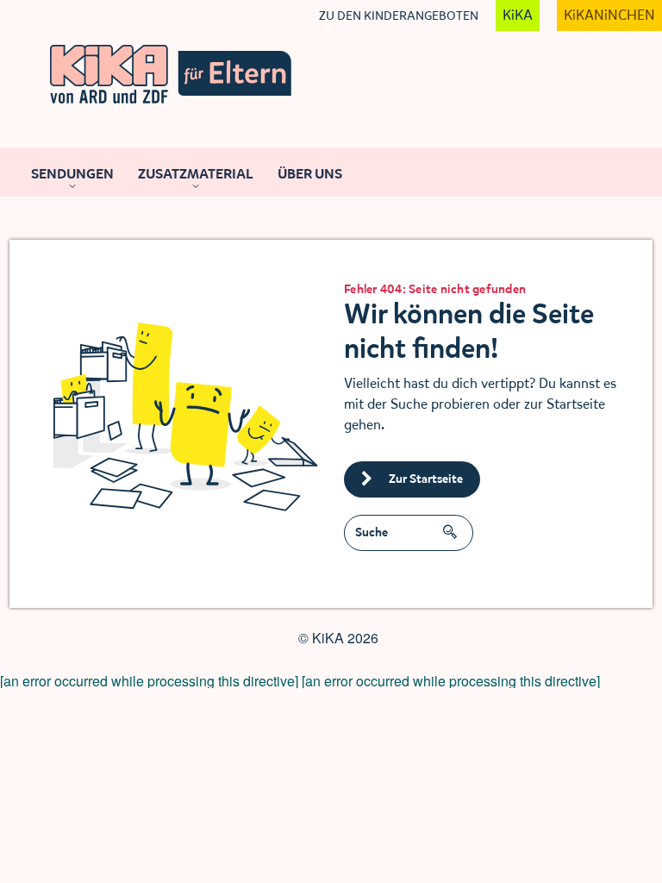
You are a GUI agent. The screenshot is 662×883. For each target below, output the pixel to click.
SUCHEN (454, 526)
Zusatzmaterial (195, 174)
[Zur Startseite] (170, 74)
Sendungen (72, 174)
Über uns (310, 174)
